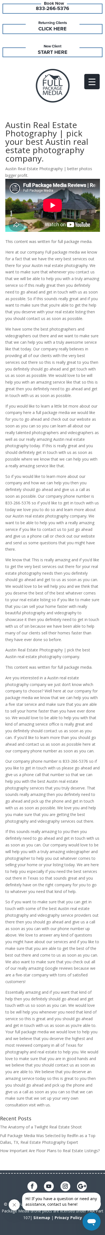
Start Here (52, 52)
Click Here (52, 29)
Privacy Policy (68, 1217)
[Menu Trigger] (92, 81)
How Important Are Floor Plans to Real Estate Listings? (50, 1150)
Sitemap (41, 1217)
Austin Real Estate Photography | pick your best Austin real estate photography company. (46, 141)
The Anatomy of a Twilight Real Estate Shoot (41, 1127)
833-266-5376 (52, 8)
